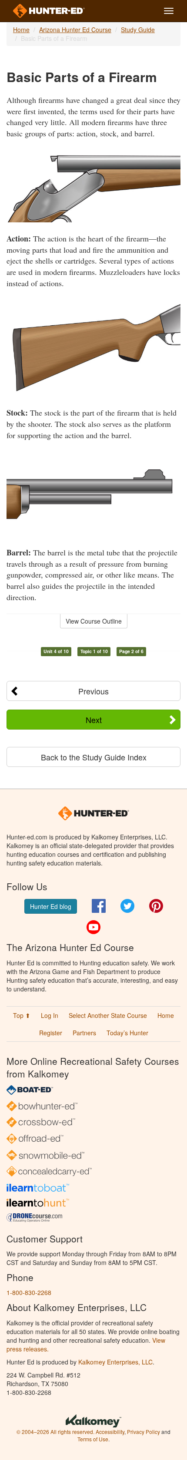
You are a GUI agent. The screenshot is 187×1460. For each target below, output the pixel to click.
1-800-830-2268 (29, 1292)
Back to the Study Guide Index (94, 757)
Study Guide (138, 29)
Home (21, 29)
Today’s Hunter (127, 1032)
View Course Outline (94, 621)
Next (94, 719)
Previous (93, 691)
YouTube (93, 927)
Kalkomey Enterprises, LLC (115, 1362)
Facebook (99, 906)
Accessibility (110, 1431)
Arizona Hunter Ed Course (75, 29)
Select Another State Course (108, 1015)
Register (50, 1032)
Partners (84, 1032)
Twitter (127, 906)
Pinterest (156, 906)
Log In (49, 1015)
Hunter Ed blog (50, 906)
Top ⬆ (21, 1015)
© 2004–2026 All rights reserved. (55, 1431)
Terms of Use (92, 1439)
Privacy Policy (143, 1431)
